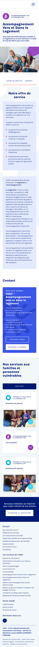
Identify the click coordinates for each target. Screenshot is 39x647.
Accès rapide (9, 601)
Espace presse (8, 544)
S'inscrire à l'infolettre (19, 513)
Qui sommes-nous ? (11, 530)
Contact (28, 81)
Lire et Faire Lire (9, 569)
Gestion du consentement (18, 644)
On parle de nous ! (10, 547)
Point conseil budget (11, 566)
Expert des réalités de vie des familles (17, 538)
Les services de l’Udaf (13, 555)
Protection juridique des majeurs (16, 593)
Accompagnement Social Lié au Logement (19, 574)
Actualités (7, 549)
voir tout (19, 386)
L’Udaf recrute (8, 604)
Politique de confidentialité (11, 639)
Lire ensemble (11, 443)
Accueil (6, 526)
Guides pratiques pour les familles (16, 541)
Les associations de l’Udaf (13, 535)
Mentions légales (8, 641)
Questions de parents (14, 403)
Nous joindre (8, 607)
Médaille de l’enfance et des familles (17, 596)
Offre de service (14, 81)
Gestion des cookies (28, 639)
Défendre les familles (11, 533)
